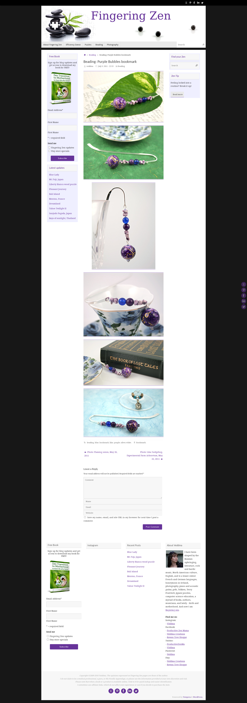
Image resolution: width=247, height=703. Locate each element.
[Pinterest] (190, 3)
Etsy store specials (60, 151)
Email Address (55, 110)
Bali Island (54, 194)
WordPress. (198, 697)
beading (90, 442)
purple (117, 442)
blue (97, 442)
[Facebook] (194, 3)
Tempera (187, 697)
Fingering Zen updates (62, 147)
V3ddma (171, 623)
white (128, 442)
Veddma (171, 654)
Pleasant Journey (57, 189)
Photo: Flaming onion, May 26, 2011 (100, 454)
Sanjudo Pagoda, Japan (60, 213)
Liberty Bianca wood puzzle (63, 184)
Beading (92, 55)
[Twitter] (202, 3)
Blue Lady (54, 174)
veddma (89, 66)
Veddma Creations (176, 634)
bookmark (104, 442)
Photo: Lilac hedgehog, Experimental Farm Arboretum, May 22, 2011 (145, 455)
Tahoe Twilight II (57, 208)
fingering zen (172, 610)
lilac (111, 442)
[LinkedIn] (198, 3)
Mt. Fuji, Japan (56, 179)
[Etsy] (186, 3)
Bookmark (141, 442)
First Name (53, 122)
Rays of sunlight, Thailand (62, 218)
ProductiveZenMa (176, 644)
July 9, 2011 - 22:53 (105, 66)
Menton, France (57, 198)
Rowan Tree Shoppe (177, 637)
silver (123, 442)
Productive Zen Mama (178, 630)
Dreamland (54, 203)
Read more (178, 94)
